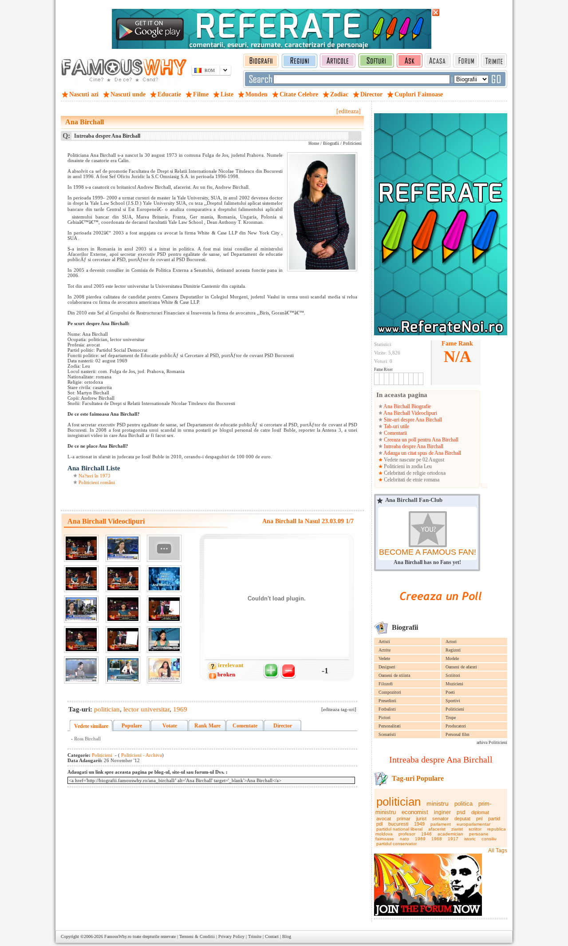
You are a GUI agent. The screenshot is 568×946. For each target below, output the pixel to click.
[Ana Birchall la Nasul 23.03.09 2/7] (81, 578)
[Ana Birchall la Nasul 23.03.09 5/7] (164, 609)
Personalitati (390, 725)
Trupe (451, 717)
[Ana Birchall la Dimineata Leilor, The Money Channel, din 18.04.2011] (81, 670)
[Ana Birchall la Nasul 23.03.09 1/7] (81, 548)
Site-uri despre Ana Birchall (412, 420)
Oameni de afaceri (461, 666)
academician (450, 833)
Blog (286, 936)
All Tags (497, 850)
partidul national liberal (399, 829)
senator (440, 818)
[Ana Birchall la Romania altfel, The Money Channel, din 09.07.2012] (164, 670)
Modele (452, 658)
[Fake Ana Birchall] (164, 548)
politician (398, 801)
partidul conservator (396, 843)
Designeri (387, 666)
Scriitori (453, 675)
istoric (470, 838)
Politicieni (455, 709)
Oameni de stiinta (394, 675)
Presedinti (387, 700)
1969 (420, 838)
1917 (453, 838)
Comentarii (395, 433)
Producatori (456, 725)
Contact (272, 936)
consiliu (489, 838)
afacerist (437, 829)
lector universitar (146, 709)
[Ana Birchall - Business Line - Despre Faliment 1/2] (123, 548)
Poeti (450, 692)
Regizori (453, 650)
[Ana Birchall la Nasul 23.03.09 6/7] (81, 639)
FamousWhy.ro (117, 936)
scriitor (475, 829)
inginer (442, 812)
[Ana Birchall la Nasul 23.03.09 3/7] (123, 578)
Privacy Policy (231, 936)
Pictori (384, 717)
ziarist (457, 829)
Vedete (384, 658)
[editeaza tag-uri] (338, 709)
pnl (479, 818)
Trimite (254, 936)
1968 (436, 838)
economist (415, 812)
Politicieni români (97, 482)
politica (463, 803)
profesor (406, 833)
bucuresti (398, 824)
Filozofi (386, 683)
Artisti (384, 641)
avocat (383, 818)
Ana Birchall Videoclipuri (410, 413)
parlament (440, 824)
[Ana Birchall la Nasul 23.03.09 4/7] (123, 609)
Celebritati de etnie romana (411, 480)
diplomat (480, 812)
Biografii (331, 143)
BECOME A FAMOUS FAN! (427, 552)
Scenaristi (387, 734)
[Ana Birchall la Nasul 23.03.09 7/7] (123, 639)
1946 (426, 833)
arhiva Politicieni (492, 742)
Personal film (457, 734)
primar (403, 818)
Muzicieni (454, 683)
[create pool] (440, 610)
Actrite (384, 650)
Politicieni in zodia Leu (407, 466)
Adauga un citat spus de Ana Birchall (422, 453)
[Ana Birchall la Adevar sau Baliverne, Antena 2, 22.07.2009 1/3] (164, 639)
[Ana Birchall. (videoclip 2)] (164, 578)
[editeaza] (348, 111)
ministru (437, 803)
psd (461, 812)
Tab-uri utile (396, 426)
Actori (451, 641)
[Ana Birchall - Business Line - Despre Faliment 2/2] (81, 609)
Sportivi (453, 700)
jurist (421, 818)
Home (313, 143)
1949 (419, 824)
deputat (462, 818)
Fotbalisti (387, 709)
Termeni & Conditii (197, 936)
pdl (379, 824)
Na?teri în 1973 (94, 475)
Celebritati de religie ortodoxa (414, 473)
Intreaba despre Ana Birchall (413, 446)
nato (404, 838)
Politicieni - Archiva (141, 755)
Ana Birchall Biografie (407, 406)
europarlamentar (473, 824)
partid (494, 818)
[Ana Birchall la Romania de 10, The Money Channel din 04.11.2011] (123, 670)
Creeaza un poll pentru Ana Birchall (420, 440)
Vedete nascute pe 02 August (413, 460)
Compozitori (390, 692)
